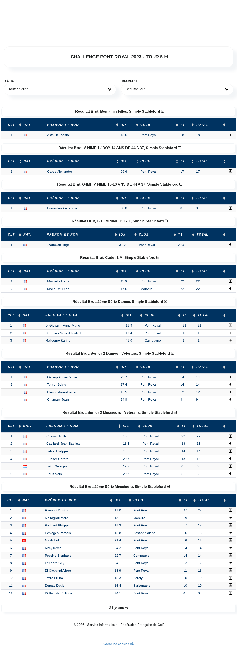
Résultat (130, 80)
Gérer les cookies (116, 644)
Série (9, 80)
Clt (11, 125)
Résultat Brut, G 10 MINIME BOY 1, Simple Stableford (118, 221)
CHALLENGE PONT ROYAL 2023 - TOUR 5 (117, 56)
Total (202, 125)
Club (145, 125)
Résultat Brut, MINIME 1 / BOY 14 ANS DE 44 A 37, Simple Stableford (118, 148)
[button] (60, 89)
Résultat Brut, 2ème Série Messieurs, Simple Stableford (118, 487)
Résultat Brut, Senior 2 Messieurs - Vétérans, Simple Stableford (118, 412)
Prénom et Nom (63, 125)
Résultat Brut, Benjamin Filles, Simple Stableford (118, 111)
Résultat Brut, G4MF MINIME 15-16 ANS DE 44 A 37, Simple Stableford (118, 184)
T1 (182, 125)
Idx (124, 125)
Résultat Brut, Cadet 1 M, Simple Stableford (118, 258)
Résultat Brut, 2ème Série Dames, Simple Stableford (118, 302)
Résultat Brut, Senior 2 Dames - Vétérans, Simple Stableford (118, 353)
